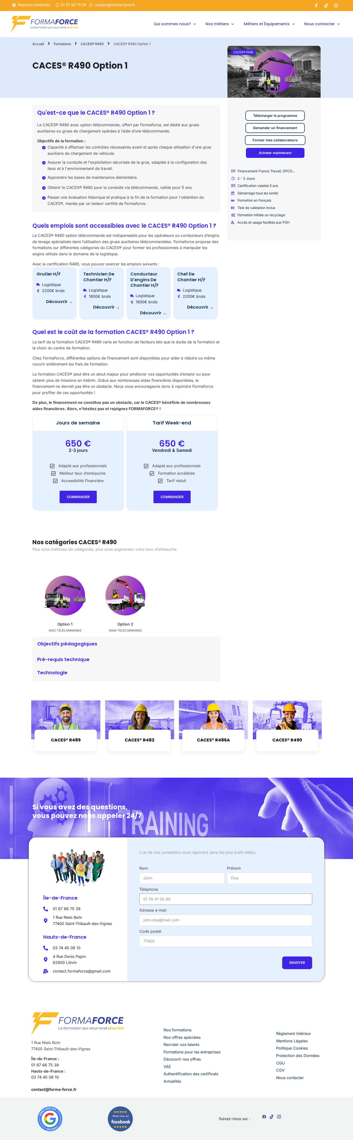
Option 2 (125, 624)
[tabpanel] (126, 371)
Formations (62, 44)
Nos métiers (217, 24)
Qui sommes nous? (172, 24)
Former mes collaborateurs (275, 140)
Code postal (150, 931)
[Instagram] (336, 5)
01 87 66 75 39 (45, 1064)
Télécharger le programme (275, 115)
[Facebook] (316, 5)
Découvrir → (59, 301)
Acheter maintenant (275, 153)
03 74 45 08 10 (45, 1077)
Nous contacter (319, 24)
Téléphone (148, 889)
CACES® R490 (92, 44)
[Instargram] (279, 1117)
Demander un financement (275, 128)
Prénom (234, 868)
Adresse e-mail (152, 910)
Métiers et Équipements (267, 24)
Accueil (38, 44)
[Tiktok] (326, 5)
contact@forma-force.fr (54, 1089)
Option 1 (65, 624)
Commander (78, 497)
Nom (143, 868)
